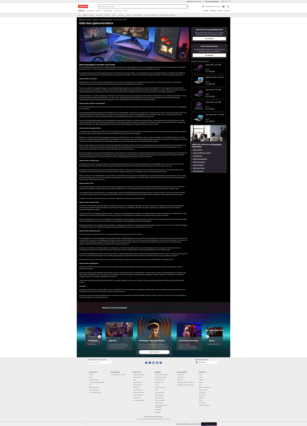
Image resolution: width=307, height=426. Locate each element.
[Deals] (81, 15)
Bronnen (89, 19)
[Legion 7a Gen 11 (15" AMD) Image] (198, 93)
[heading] (216, 65)
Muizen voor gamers (199, 162)
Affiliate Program (159, 402)
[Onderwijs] (216, 10)
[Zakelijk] (208, 10)
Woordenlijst (158, 409)
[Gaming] (223, 10)
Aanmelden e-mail (159, 382)
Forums (157, 385)
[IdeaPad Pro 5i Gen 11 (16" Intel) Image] (198, 81)
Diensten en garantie (138, 395)
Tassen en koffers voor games (202, 153)
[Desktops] (94, 15)
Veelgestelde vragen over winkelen (185, 385)
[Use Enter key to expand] (220, 6)
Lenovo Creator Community (161, 374)
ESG (90, 385)
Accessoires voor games (105, 19)
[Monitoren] (110, 15)
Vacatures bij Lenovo (94, 390)
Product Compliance (160, 400)
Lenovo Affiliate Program (95, 392)
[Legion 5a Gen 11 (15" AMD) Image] (198, 68)
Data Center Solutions (138, 390)
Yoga (200, 385)
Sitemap (168, 419)
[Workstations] (103, 15)
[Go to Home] (83, 6)
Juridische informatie (94, 387)
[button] (222, 1)
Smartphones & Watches (205, 387)
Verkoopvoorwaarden (160, 419)
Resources (95, 19)
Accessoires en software (138, 392)
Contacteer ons (180, 374)
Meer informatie (154, 352)
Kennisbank (158, 412)
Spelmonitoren (197, 156)
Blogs (156, 390)
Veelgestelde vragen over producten (185, 382)
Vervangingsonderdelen (139, 400)
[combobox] (141, 6)
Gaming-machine (137, 382)
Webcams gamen (198, 171)
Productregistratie (159, 397)
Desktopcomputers (137, 385)
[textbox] (207, 362)
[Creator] (229, 10)
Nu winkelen (209, 38)
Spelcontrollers (197, 150)
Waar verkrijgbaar (159, 395)
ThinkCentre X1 (202, 395)
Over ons (91, 374)
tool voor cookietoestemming (148, 419)
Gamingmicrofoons (199, 168)
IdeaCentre (201, 397)
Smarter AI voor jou (137, 377)
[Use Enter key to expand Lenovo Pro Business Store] (202, 1)
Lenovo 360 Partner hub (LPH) (118, 374)
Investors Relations (93, 379)
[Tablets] (116, 15)
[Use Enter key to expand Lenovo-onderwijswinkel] (219, 1)
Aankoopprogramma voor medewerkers (161, 406)
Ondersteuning (180, 377)
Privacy (138, 419)
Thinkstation (202, 402)
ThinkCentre (202, 392)
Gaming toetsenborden (200, 159)
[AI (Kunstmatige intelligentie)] (175, 15)
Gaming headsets (198, 165)
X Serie (200, 377)
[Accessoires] (124, 15)
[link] (229, 2)
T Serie (200, 374)
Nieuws (91, 377)
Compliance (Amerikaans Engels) (97, 382)
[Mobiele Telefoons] (143, 15)
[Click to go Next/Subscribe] (110, 362)
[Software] (131, 15)
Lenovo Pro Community (161, 377)
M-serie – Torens (203, 390)
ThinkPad (201, 379)
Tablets (134, 379)
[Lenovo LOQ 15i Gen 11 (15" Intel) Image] (198, 118)
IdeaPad (201, 382)
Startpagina (82, 19)
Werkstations (136, 387)
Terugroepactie (136, 397)
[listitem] (209, 68)
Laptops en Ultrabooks (138, 374)
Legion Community (159, 379)
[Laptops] (87, 15)
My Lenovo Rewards (160, 387)
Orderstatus (180, 379)
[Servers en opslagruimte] (158, 15)
